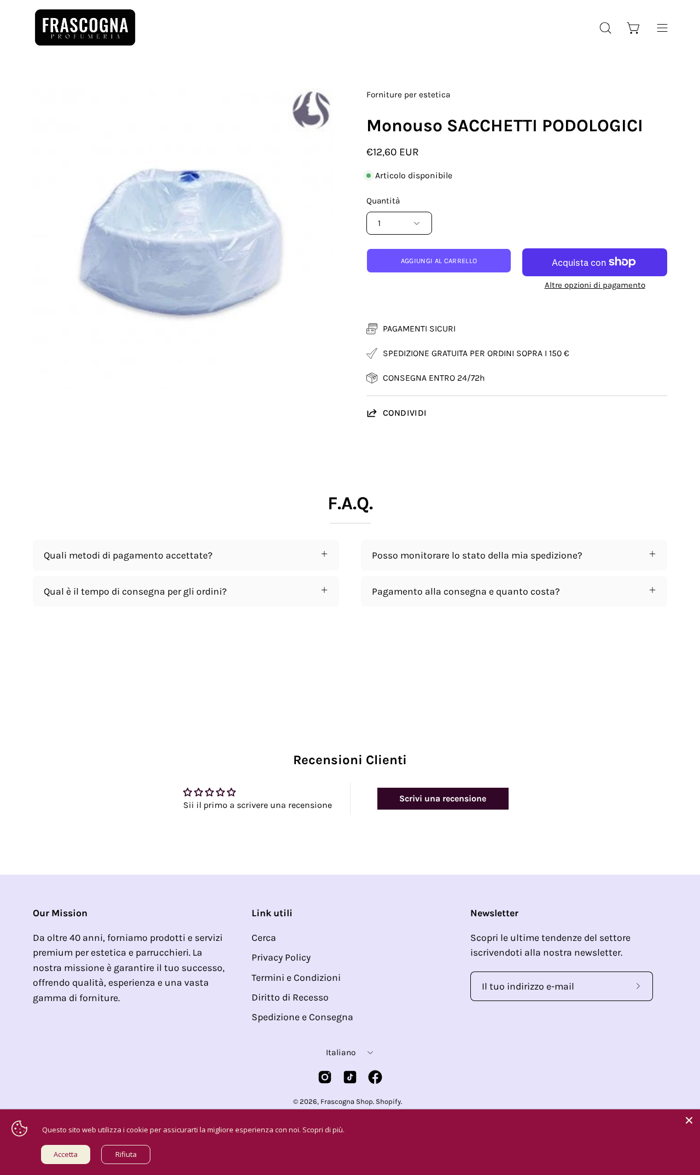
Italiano (340, 1052)
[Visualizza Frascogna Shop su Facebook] (375, 1077)
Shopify (388, 1101)
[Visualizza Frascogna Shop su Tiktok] (350, 1077)
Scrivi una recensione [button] (442, 798)
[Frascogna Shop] (85, 27)
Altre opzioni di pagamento (595, 285)
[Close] (689, 1120)
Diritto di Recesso (290, 997)
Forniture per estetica (408, 95)
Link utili (272, 913)
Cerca (264, 937)
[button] (605, 27)
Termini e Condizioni (296, 977)
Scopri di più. (323, 1130)
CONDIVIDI (405, 413)
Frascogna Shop (346, 1101)
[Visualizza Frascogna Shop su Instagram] (325, 1077)
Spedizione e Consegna (302, 1016)
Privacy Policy (281, 957)
